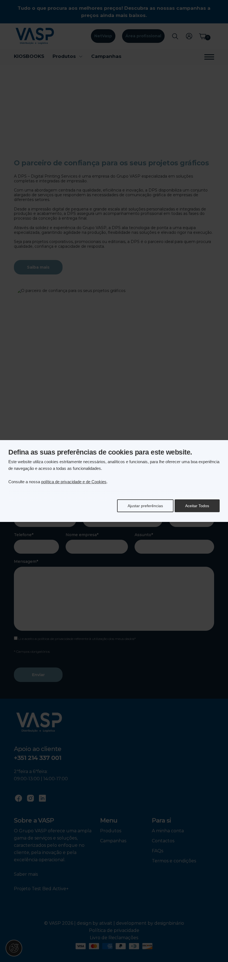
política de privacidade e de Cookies (73, 481)
